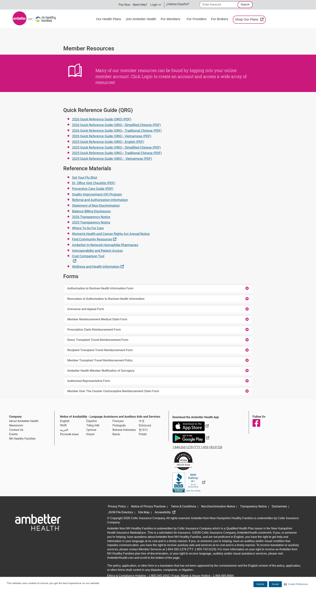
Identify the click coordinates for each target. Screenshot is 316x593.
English (64, 421)
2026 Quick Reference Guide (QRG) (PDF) (101, 119)
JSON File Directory (120, 512)
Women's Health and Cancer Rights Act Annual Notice (111, 234)
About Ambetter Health (23, 421)
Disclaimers (279, 506)
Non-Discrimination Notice (218, 506)
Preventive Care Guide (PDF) (92, 189)
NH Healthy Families (22, 438)
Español (91, 421)
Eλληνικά (145, 425)
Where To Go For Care (88, 228)
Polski (143, 434)
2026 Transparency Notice (91, 217)
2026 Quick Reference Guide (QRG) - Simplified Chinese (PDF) (116, 125)
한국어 (143, 430)
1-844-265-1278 (182, 447)
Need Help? (140, 4)
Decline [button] (260, 584)
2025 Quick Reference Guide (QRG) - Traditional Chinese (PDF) (117, 153)
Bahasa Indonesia (124, 430)
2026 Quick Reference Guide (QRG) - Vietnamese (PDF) (111, 136)
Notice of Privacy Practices (148, 506)
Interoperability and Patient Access (97, 251)
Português (119, 425)
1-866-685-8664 (223, 575)
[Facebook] (256, 422)
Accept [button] (275, 584)
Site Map (144, 512)
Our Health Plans (109, 19)
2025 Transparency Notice (91, 222)
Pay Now (124, 4)
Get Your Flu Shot (84, 177)
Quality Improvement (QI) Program (97, 194)
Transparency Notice (253, 506)
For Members (171, 19)
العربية (64, 430)
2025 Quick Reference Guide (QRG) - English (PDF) (108, 142)
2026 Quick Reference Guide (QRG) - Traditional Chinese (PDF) (117, 130)
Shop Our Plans (250, 19)
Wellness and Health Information (98, 266)
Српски (91, 430)
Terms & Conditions (183, 506)
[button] (296, 584)
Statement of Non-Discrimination (96, 205)
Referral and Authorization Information (100, 200)
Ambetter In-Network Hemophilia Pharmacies (105, 245)
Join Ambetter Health (141, 19)
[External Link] (189, 482)
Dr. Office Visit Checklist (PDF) (93, 183)
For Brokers (220, 19)
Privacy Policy (117, 506)
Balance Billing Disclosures (91, 211)
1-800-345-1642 (158, 575)
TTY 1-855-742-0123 (208, 447)
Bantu (116, 434)
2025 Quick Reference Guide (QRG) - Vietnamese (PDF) (112, 159)
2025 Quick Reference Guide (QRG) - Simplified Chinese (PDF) (116, 147)
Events (13, 434)
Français (118, 421)
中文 (142, 421)
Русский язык (69, 434)
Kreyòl (90, 434)
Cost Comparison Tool (88, 258)
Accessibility (163, 512)
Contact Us (16, 430)
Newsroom (16, 425)
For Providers (197, 19)
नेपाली (63, 425)
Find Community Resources (94, 239)
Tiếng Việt (92, 425)
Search (245, 4)
